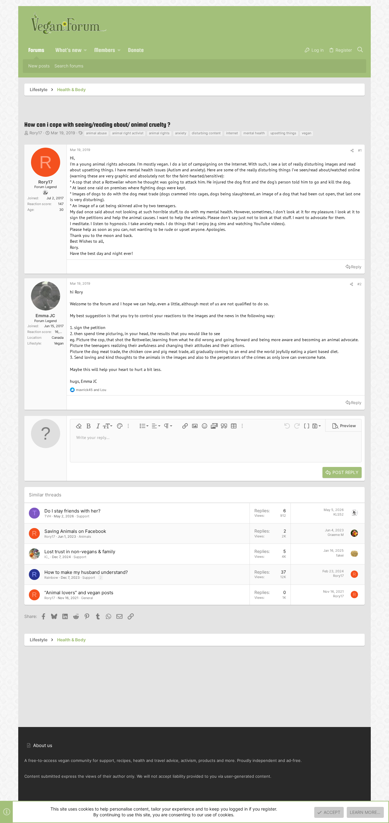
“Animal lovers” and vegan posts (78, 592)
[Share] (352, 150)
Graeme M (336, 535)
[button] (85, 50)
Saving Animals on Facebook (75, 531)
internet (232, 133)
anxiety (180, 133)
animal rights (159, 133)
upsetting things (283, 133)
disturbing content (206, 133)
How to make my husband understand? (86, 572)
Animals (85, 536)
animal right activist (127, 133)
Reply (356, 266)
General (87, 598)
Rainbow (51, 577)
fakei (340, 555)
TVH (47, 516)
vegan (306, 133)
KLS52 (338, 514)
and (91, 390)
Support (83, 516)
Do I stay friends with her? (72, 511)
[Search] (360, 50)
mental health (254, 133)
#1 (360, 150)
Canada (58, 337)
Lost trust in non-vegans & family (79, 551)
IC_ (46, 557)
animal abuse (96, 133)
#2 (359, 284)
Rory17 (35, 132)
